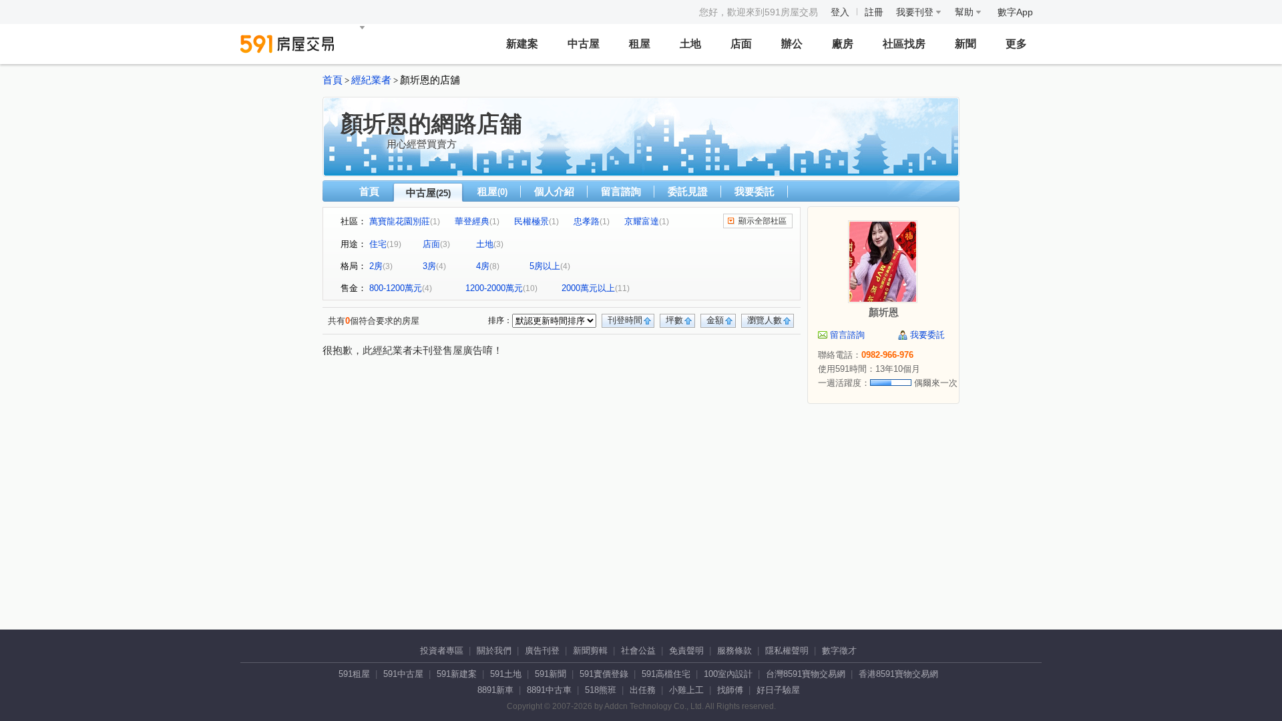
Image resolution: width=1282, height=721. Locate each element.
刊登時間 (625, 320)
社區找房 (904, 43)
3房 (429, 266)
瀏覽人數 (764, 320)
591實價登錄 (604, 674)
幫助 (965, 12)
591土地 (505, 674)
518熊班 (600, 690)
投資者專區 (441, 651)
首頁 (333, 80)
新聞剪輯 (590, 651)
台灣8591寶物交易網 (805, 674)
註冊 (874, 12)
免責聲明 (686, 651)
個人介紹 (554, 191)
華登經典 (472, 221)
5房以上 (544, 266)
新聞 (965, 43)
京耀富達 (641, 221)
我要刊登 (916, 12)
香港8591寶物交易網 (898, 674)
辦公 (792, 43)
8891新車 (495, 690)
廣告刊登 (542, 651)
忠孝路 (587, 221)
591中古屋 (403, 674)
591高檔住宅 (666, 674)
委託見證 (688, 191)
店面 (741, 43)
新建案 (522, 43)
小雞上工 (686, 690)
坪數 (674, 320)
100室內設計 (728, 674)
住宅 (378, 244)
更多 (1016, 43)
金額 (715, 320)
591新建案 (457, 674)
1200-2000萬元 (494, 288)
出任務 (643, 690)
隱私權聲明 (787, 651)
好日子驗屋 (778, 690)
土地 (690, 43)
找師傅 (730, 690)
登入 (840, 12)
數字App (1015, 12)
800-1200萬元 (395, 288)
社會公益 (638, 651)
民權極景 (531, 221)
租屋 (639, 43)
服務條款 (734, 651)
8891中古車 (549, 690)
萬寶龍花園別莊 (399, 221)
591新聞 (550, 674)
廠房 (842, 43)
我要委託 (754, 191)
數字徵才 (839, 651)
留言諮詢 (621, 191)
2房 (376, 266)
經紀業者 (371, 80)
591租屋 (354, 674)
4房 (482, 266)
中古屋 (584, 43)
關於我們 (494, 651)
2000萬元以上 (588, 288)
